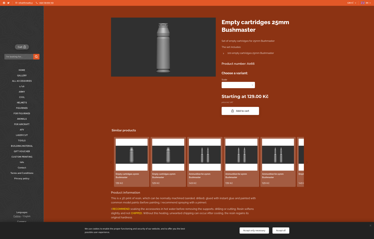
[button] (111, 162)
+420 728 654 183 (46, 2)
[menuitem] (22, 70)
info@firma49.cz (26, 2)
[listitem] (131, 162)
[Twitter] (8, 2)
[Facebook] (4, 2)
